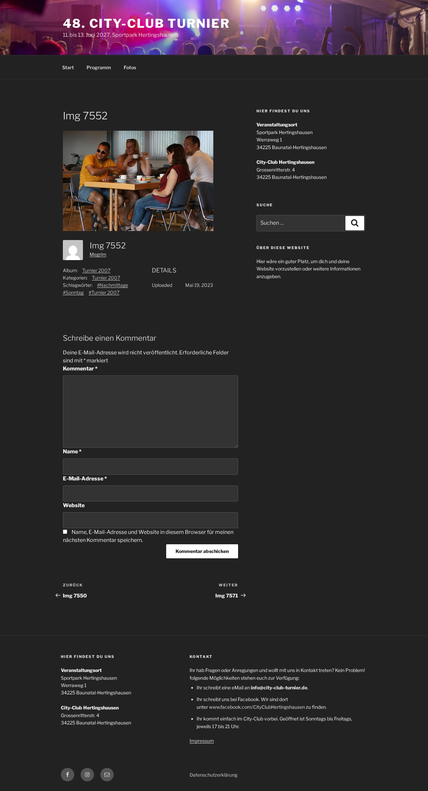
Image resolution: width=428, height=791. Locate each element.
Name (72, 451)
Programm (99, 67)
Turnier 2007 (96, 270)
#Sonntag (73, 292)
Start (68, 67)
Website (74, 505)
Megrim (98, 254)
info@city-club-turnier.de (279, 687)
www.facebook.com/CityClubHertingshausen (257, 707)
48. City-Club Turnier (146, 23)
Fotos (130, 67)
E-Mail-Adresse (85, 478)
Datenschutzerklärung (213, 775)
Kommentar (80, 368)
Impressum (202, 741)
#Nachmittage (112, 285)
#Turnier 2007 (104, 292)
